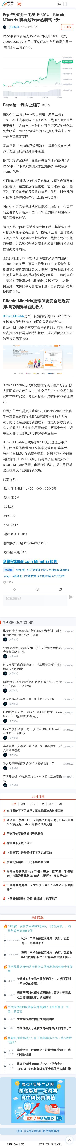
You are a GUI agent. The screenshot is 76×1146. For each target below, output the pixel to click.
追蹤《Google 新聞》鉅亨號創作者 (38, 1130)
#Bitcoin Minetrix (59, 569)
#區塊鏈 (17, 576)
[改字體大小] (59, 4)
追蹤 (68, 27)
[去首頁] (19, 4)
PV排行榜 (38, 796)
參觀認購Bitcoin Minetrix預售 (30, 561)
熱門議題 (38, 917)
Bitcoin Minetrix (13, 316)
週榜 (23, 804)
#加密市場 (44, 576)
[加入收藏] (65, 4)
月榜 (32, 804)
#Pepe (7, 576)
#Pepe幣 (21, 569)
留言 (51, 804)
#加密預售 (58, 576)
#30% (44, 569)
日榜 (13, 804)
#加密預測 (33, 569)
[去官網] (8, 3)
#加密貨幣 (30, 576)
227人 (10, 582)
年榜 (42, 804)
